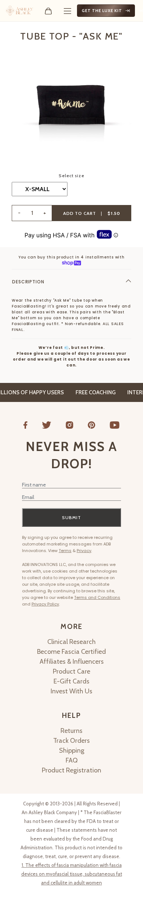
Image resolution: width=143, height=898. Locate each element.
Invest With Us (71, 691)
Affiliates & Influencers (72, 661)
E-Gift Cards (71, 681)
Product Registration (71, 770)
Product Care (71, 671)
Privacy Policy (45, 604)
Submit (71, 517)
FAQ (72, 760)
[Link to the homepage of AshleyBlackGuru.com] (19, 10)
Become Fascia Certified (71, 652)
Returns (71, 731)
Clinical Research (71, 642)
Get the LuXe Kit (102, 10)
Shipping (71, 750)
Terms (65, 551)
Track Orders (71, 741)
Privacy (84, 551)
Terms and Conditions (97, 597)
